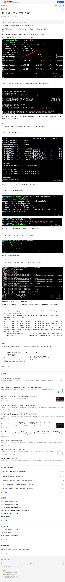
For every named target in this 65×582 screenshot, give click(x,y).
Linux (12, 366)
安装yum (27, 34)
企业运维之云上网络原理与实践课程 (10, 504)
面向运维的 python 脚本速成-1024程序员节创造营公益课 (15, 510)
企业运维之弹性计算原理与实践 (9, 501)
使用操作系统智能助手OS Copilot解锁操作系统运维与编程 (15, 549)
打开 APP (60, 2)
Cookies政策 (14, 572)
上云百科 (3, 409)
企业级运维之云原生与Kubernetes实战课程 (12, 507)
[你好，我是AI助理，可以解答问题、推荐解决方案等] (56, 5)
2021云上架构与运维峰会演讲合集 (9, 536)
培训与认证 (16, 567)
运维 (8, 366)
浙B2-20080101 (16, 576)
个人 (62, 9)
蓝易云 (2, 436)
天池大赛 (11, 567)
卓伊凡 (2, 427)
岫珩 (2, 400)
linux (28, 29)
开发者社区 (6, 567)
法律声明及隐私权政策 (6, 572)
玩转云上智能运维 (5, 516)
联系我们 (32, 563)
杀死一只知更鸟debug (6, 454)
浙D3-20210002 (15, 577)
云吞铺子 (3, 418)
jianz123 (3, 463)
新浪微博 (9, 559)
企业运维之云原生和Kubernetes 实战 (10, 530)
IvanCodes (3, 383)
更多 (2, 520)
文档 (2, 567)
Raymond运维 (4, 392)
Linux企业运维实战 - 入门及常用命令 (10, 513)
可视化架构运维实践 (6, 533)
